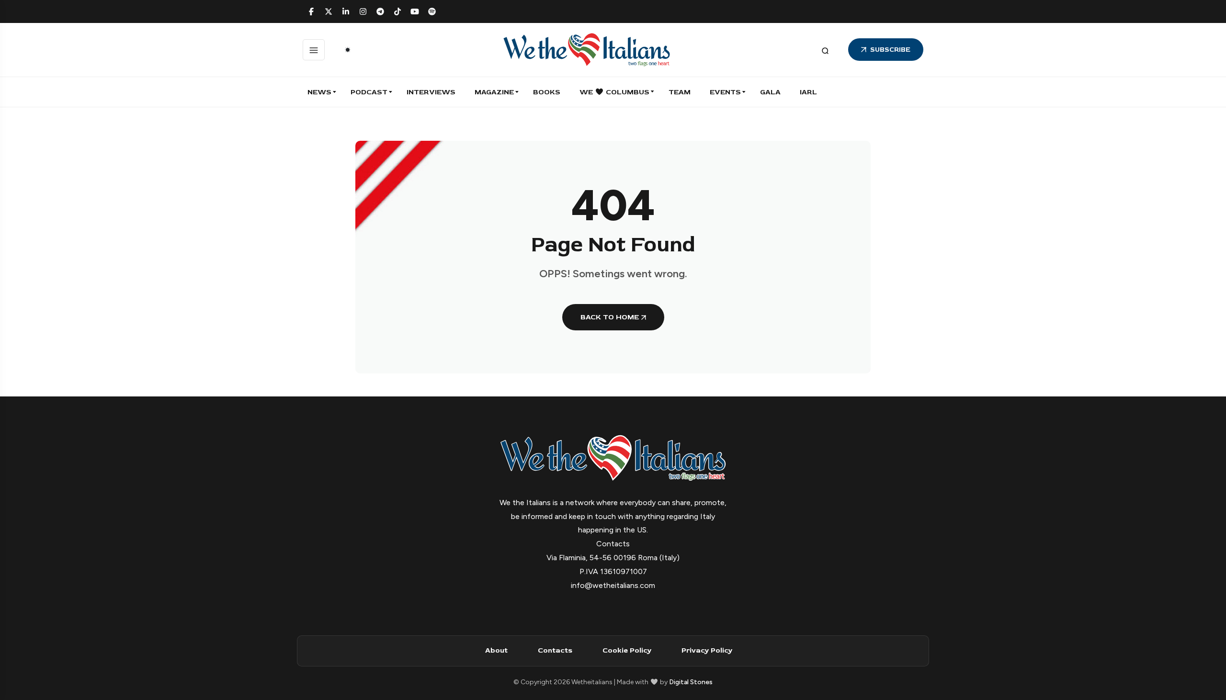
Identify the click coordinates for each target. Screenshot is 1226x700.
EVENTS (725, 92)
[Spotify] (432, 11)
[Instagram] (363, 11)
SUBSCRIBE (890, 49)
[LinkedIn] (345, 11)
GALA (770, 92)
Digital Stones (691, 682)
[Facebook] (311, 11)
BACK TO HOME (609, 317)
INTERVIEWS (431, 92)
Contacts (555, 650)
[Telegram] (380, 11)
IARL (808, 92)
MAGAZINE (494, 92)
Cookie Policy (626, 650)
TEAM (680, 92)
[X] (328, 11)
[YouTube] (414, 11)
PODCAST (369, 92)
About (496, 650)
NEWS (319, 92)
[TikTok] (397, 11)
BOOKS (546, 92)
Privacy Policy (706, 650)
